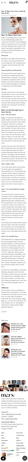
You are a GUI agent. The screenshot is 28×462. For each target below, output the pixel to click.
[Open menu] (1, 2)
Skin (2, 445)
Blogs (17, 438)
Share (4, 311)
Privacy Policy (19, 443)
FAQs (17, 455)
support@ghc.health (11, 418)
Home (2, 432)
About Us (18, 440)
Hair (2, 435)
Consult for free (20, 435)
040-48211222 (10, 414)
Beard (2, 438)
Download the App (6, 450)
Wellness (3, 443)
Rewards (3, 448)
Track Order (19, 432)
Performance (4, 440)
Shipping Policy (20, 445)
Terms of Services (20, 452)
